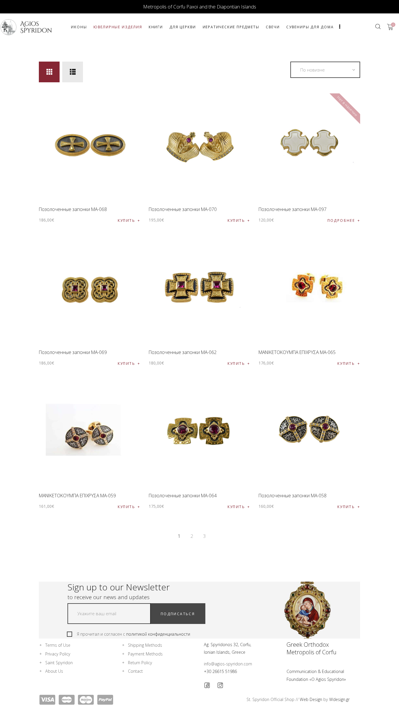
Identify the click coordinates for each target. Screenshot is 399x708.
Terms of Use (57, 645)
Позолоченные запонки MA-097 (293, 209)
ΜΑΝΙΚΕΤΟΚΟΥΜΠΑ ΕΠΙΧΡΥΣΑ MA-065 (297, 352)
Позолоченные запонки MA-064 (183, 495)
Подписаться (178, 613)
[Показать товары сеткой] (49, 72)
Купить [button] (126, 220)
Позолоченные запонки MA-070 (183, 209)
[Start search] (378, 26)
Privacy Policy (57, 654)
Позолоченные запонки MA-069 (73, 352)
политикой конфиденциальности (158, 634)
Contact (135, 671)
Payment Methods (145, 654)
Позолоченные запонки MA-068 (73, 209)
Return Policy (140, 662)
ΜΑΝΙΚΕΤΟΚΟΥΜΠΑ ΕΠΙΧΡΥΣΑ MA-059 (77, 495)
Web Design (311, 699)
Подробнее (341, 220)
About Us (54, 671)
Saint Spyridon (59, 662)
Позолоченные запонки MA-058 (293, 495)
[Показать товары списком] (72, 72)
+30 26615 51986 (220, 671)
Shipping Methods (145, 645)
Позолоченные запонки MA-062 (183, 352)
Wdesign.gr (339, 699)
